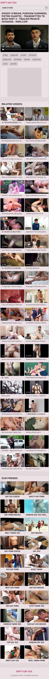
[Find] (46, 7)
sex (6, 64)
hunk (28, 59)
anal (24, 55)
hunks (14, 64)
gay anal (8, 59)
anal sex (38, 59)
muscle (33, 55)
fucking (18, 59)
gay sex (15, 55)
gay (6, 55)
